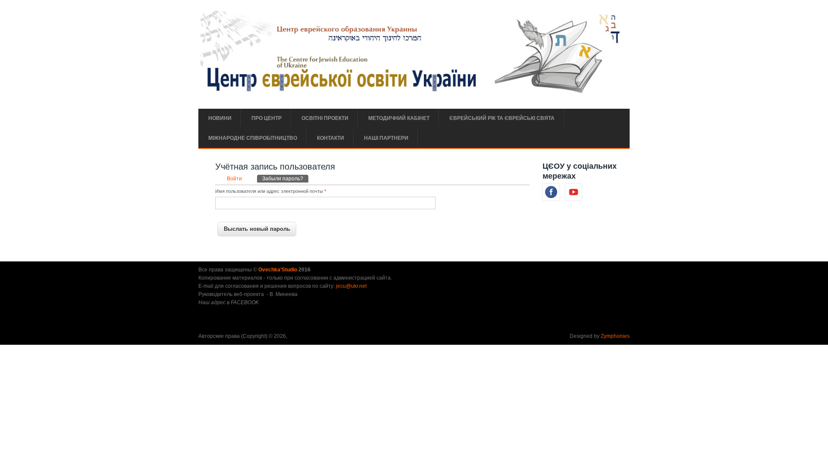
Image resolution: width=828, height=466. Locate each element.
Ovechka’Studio (278, 270)
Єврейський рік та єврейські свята (502, 118)
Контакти (330, 138)
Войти (234, 179)
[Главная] (413, 94)
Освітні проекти (324, 118)
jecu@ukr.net (351, 286)
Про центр (266, 118)
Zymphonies (615, 336)
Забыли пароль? (285, 179)
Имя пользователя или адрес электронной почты (270, 191)
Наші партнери (386, 138)
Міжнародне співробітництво (252, 138)
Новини (220, 118)
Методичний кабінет (399, 118)
